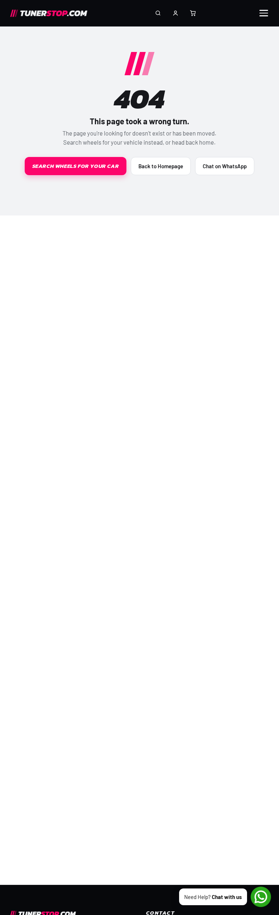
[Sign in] (175, 13)
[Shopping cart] (193, 13)
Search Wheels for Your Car (75, 166)
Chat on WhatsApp (225, 166)
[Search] (158, 13)
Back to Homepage (160, 166)
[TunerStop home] (51, 13)
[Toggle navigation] (263, 13)
